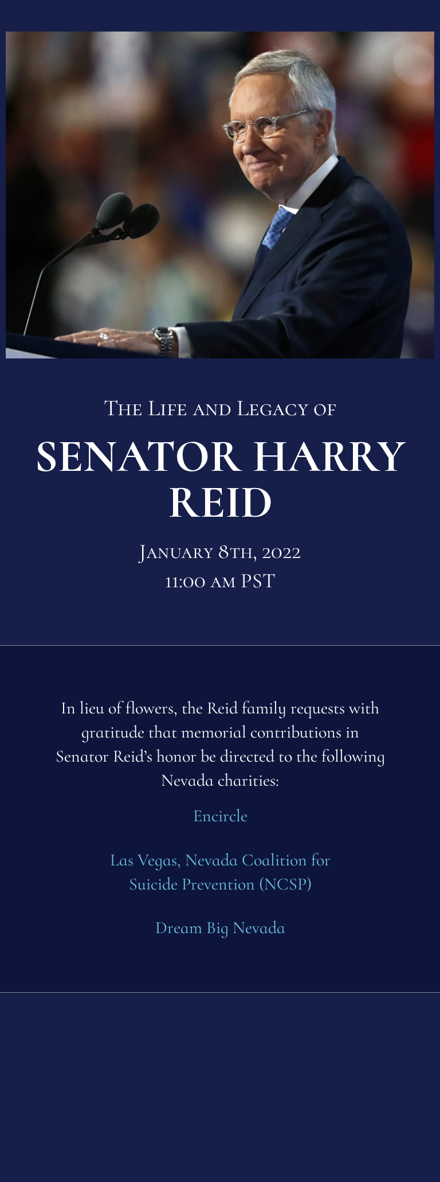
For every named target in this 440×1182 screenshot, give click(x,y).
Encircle (220, 815)
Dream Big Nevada (220, 927)
